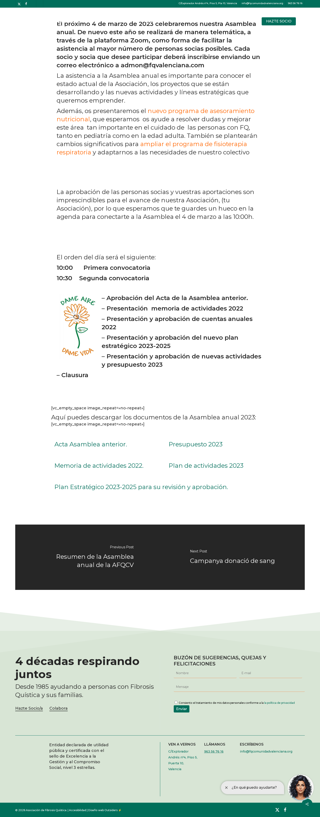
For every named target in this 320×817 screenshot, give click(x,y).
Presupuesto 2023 (195, 444)
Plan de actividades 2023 (206, 465)
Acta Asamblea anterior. (90, 444)
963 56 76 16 (214, 751)
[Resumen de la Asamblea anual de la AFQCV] (87, 557)
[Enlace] (307, 804)
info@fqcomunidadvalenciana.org (266, 751)
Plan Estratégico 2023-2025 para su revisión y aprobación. (141, 487)
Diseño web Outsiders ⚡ (104, 810)
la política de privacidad (279, 702)
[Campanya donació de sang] (232, 557)
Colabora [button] (58, 708)
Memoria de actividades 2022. (98, 465)
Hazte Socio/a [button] (29, 708)
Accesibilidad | (78, 810)
